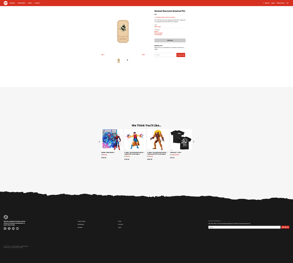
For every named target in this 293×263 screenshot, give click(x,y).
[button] (99, 141)
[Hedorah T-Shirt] (181, 139)
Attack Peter (175, 155)
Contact (120, 224)
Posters (37, 3)
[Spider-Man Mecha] (112, 139)
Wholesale (81, 224)
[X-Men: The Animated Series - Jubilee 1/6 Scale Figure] (135, 139)
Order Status (281, 3)
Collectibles (21, 3)
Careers (80, 227)
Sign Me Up (285, 227)
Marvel (156, 31)
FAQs (119, 221)
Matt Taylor (157, 26)
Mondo (105, 155)
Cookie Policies (24, 246)
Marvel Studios (158, 33)
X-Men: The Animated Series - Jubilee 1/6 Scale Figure (134, 153)
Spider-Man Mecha (107, 152)
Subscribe (180, 55)
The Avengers (158, 34)
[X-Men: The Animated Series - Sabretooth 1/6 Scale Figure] (158, 139)
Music (30, 3)
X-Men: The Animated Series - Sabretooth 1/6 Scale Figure (157, 153)
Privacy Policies (16, 246)
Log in (273, 3)
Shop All (12, 3)
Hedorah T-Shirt (175, 152)
